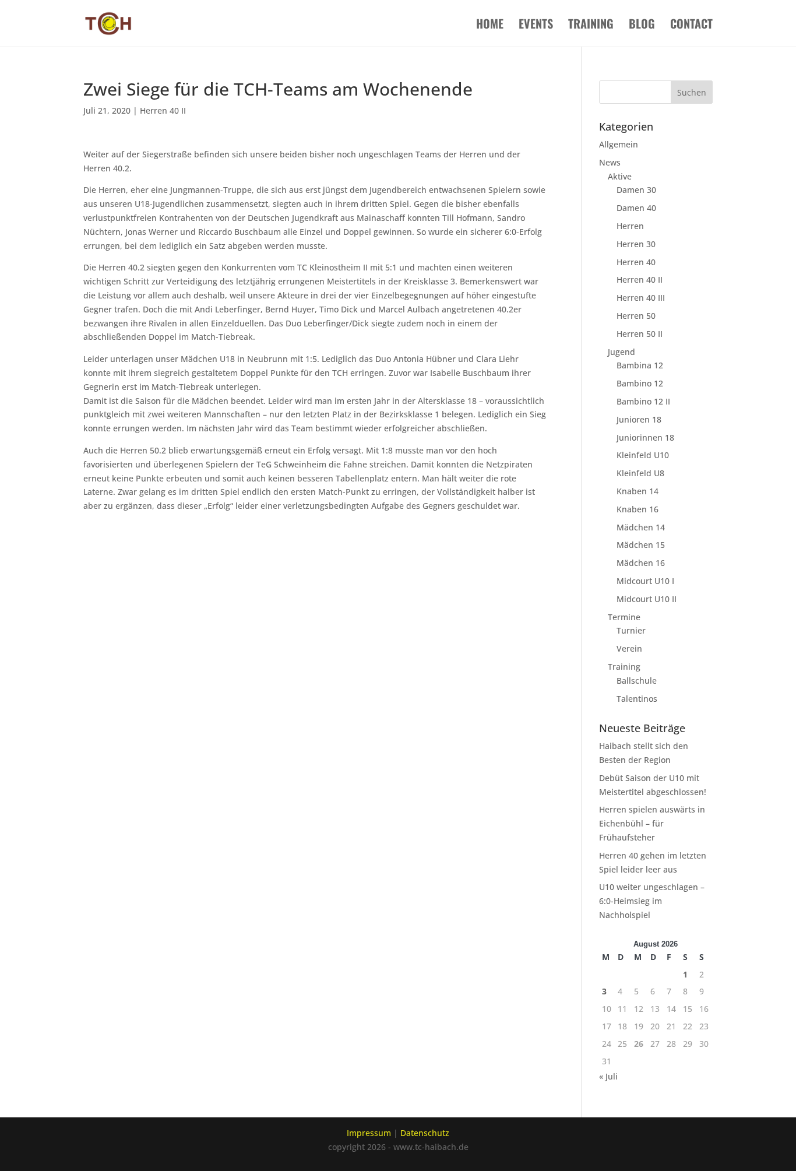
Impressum (369, 1132)
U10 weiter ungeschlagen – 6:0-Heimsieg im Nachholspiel (652, 900)
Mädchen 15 (641, 544)
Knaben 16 (637, 509)
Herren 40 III (641, 297)
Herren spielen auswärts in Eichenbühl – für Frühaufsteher (652, 823)
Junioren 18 (639, 419)
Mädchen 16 (641, 562)
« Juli (608, 1076)
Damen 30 (636, 189)
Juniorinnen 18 (645, 437)
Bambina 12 (640, 365)
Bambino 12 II (643, 401)
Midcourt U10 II (647, 598)
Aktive (620, 176)
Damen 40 (636, 207)
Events (536, 25)
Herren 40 (636, 262)
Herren (630, 225)
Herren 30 (636, 243)
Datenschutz (424, 1132)
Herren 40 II (163, 110)
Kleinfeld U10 (643, 454)
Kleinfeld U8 (640, 473)
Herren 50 (636, 315)
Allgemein (618, 144)
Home (489, 25)
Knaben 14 (637, 491)
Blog (642, 25)
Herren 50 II (640, 333)
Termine (624, 617)
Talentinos (637, 698)
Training (591, 25)
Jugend (621, 351)
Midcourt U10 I (645, 580)
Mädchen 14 (641, 527)
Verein (629, 648)
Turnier (631, 630)
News (610, 162)
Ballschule (637, 680)
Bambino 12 (640, 383)
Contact (691, 25)
